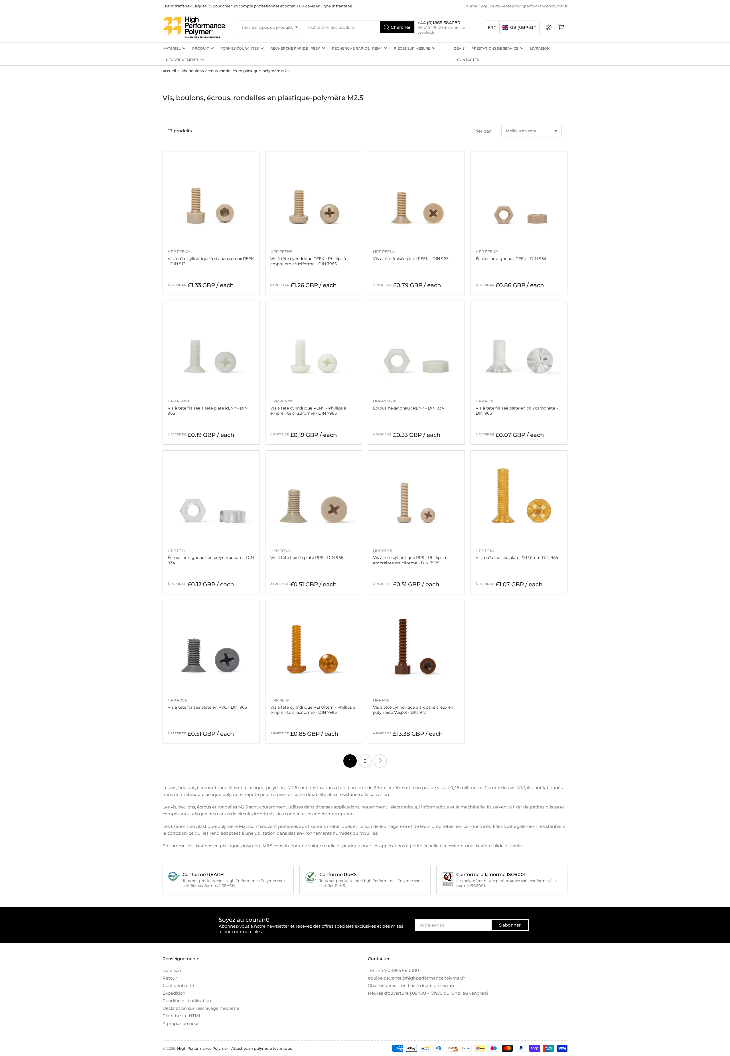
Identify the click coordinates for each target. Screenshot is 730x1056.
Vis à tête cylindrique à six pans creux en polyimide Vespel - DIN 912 (413, 710)
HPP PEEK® (179, 251)
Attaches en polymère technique (261, 1048)
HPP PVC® (178, 700)
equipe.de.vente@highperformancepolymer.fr (416, 978)
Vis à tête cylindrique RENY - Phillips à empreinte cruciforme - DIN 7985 (308, 411)
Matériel (172, 48)
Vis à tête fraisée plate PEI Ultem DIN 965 (517, 557)
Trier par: (482, 131)
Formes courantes (239, 48)
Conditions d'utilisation (187, 1000)
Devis (459, 48)
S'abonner (510, 925)
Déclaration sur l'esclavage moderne (201, 1008)
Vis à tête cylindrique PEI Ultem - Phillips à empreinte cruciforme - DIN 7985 (312, 710)
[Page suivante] (380, 761)
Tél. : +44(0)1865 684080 (393, 970)
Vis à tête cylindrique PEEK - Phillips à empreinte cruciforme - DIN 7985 (308, 261)
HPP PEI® (485, 550)
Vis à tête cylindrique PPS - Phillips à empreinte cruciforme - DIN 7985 (409, 560)
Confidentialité (178, 985)
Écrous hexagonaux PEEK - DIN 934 (511, 258)
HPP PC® (484, 401)
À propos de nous (181, 1023)
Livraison (540, 48)
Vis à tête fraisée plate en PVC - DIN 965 (207, 707)
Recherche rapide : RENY (357, 48)
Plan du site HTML (182, 1015)
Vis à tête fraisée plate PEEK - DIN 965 (411, 258)
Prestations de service (494, 48)
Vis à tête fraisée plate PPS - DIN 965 (306, 557)
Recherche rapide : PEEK (295, 48)
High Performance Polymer (202, 1048)
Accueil (169, 70)
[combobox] (358, 27)
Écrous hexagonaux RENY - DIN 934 (408, 408)
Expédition (174, 993)
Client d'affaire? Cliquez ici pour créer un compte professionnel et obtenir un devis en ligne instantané (257, 6)
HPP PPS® (280, 550)
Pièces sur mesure (412, 48)
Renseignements (182, 60)
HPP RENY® (179, 401)
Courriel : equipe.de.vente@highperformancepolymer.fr (515, 6)
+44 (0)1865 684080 (438, 22)
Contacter (468, 60)
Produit (200, 48)
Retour (170, 978)
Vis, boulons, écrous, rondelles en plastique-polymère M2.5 (235, 70)
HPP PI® (381, 700)
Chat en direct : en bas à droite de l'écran (411, 985)
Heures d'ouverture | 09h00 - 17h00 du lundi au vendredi (428, 993)
